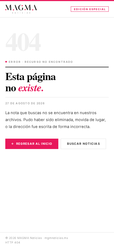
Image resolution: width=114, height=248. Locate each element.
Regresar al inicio (34, 144)
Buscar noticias (83, 144)
